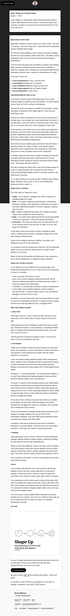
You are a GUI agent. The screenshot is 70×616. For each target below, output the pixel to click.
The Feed (26, 600)
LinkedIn (17, 604)
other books (27, 575)
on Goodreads (37, 582)
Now (33, 600)
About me (18, 600)
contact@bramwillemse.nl (31, 604)
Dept (16, 111)
